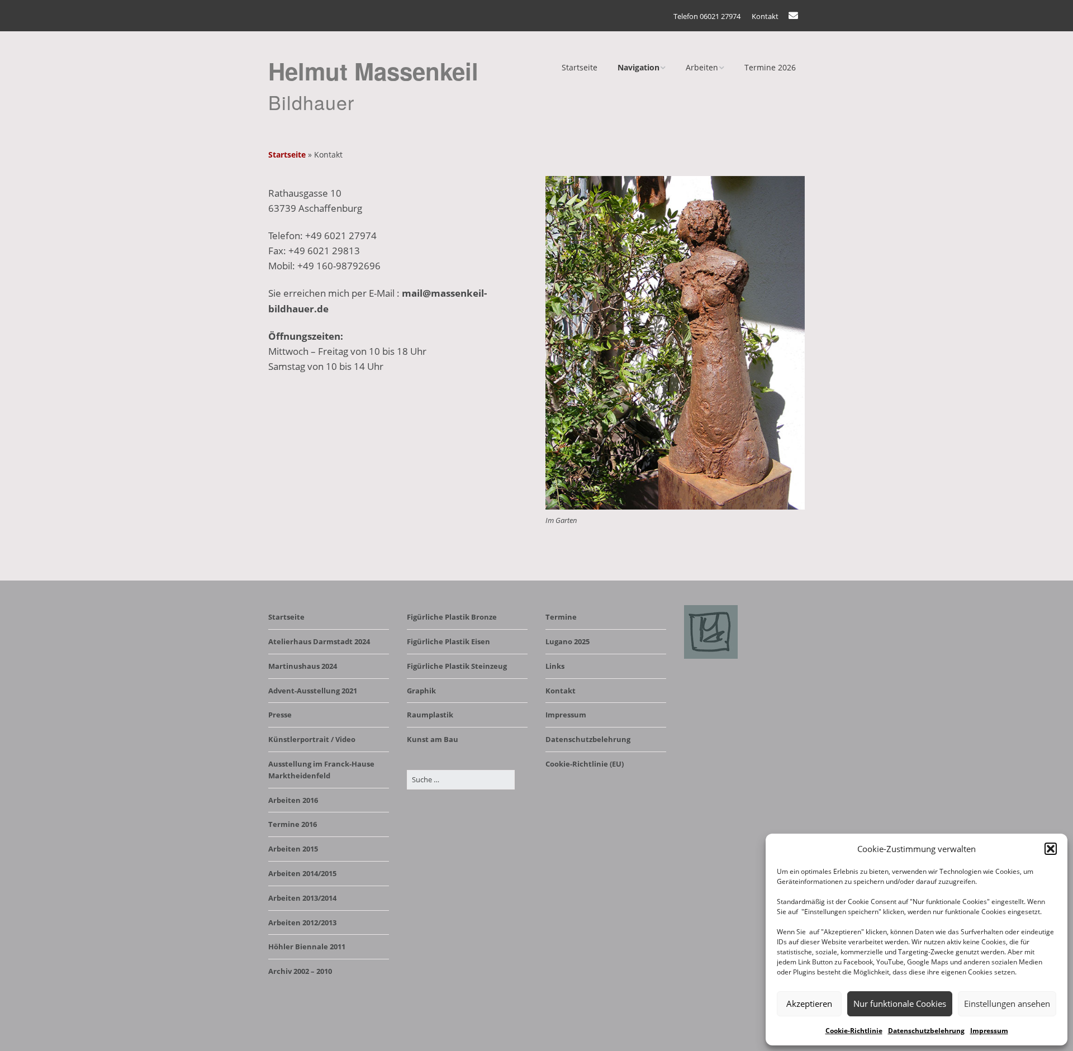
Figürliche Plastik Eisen (448, 641)
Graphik (421, 691)
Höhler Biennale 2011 (306, 946)
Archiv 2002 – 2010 (300, 971)
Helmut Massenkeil (373, 71)
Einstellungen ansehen (1007, 1003)
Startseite (579, 67)
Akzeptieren (809, 1003)
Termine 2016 (292, 824)
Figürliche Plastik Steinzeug (457, 666)
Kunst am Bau (432, 739)
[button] (1050, 848)
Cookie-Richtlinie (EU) (584, 764)
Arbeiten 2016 (293, 800)
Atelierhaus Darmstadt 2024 (319, 641)
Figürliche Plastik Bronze (452, 617)
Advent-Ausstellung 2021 (312, 691)
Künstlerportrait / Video (311, 739)
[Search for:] (461, 779)
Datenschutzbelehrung (926, 1030)
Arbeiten (702, 67)
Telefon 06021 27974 (706, 16)
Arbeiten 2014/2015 (302, 873)
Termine (561, 617)
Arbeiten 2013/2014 (302, 898)
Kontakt (765, 16)
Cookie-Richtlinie (853, 1030)
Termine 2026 (770, 67)
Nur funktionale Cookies (899, 1003)
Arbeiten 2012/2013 (302, 922)
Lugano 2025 (567, 641)
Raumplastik (430, 715)
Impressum (989, 1030)
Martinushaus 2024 (302, 666)
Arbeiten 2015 (293, 849)
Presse (280, 715)
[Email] (796, 15)
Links (554, 666)
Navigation (638, 67)
